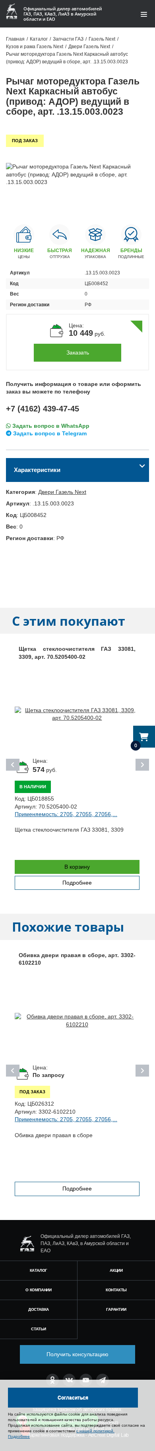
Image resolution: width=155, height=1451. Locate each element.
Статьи (38, 1329)
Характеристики (37, 469)
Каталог (39, 1270)
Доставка (38, 1309)
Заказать (77, 352)
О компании (38, 1290)
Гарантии (116, 1309)
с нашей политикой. (95, 1431)
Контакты (116, 1290)
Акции (116, 1270)
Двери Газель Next (62, 492)
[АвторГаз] (27, 1243)
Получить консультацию (77, 1354)
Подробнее (77, 882)
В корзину (77, 867)
